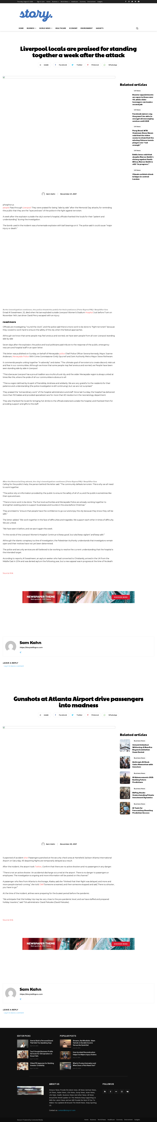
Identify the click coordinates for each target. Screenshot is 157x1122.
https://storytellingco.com (31, 647)
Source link (8, 573)
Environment (128, 1120)
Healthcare (111, 1120)
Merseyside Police (21, 356)
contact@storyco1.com (66, 1110)
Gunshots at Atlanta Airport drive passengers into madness (32, 622)
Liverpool (27, 208)
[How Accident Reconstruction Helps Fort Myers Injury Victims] (65, 1055)
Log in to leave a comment (14, 666)
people (6, 208)
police (62, 354)
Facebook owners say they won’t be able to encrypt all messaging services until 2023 (143, 117)
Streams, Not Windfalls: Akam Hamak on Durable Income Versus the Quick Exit (84, 1043)
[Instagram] (129, 1)
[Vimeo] (135, 1)
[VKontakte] (127, 1091)
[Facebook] (125, 1)
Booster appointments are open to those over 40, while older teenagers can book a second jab (142, 99)
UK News (78, 41)
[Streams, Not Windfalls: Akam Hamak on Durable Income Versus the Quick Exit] (65, 1043)
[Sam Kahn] (44, 194)
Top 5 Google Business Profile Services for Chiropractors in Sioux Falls (41, 1054)
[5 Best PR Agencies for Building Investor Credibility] (22, 1066)
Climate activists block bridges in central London (142, 176)
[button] (137, 28)
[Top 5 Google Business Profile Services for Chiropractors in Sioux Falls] (22, 1054)
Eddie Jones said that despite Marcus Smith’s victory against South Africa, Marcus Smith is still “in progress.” (143, 159)
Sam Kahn (50, 194)
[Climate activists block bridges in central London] (125, 174)
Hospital (89, 312)
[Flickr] (116, 1091)
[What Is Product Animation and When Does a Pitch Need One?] (65, 1066)
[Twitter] (132, 1)
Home (86, 1120)
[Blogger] (105, 1091)
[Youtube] (138, 1)
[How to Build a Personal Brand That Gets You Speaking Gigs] (22, 1043)
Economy (120, 1120)
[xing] (20, 652)
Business (93, 1120)
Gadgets (137, 1120)
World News (102, 1120)
